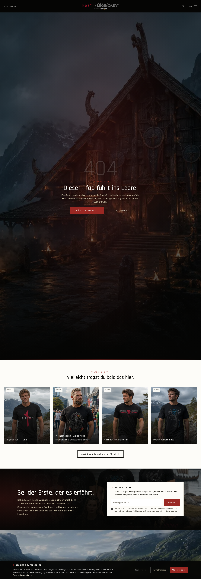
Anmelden (172, 502)
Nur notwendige (159, 570)
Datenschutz (140, 511)
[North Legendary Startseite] (100, 5)
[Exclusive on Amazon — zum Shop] (100, 9)
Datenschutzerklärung (22, 575)
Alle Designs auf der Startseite (100, 454)
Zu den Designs (118, 210)
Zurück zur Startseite (87, 210)
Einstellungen (140, 570)
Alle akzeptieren (178, 570)
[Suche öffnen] (182, 6)
